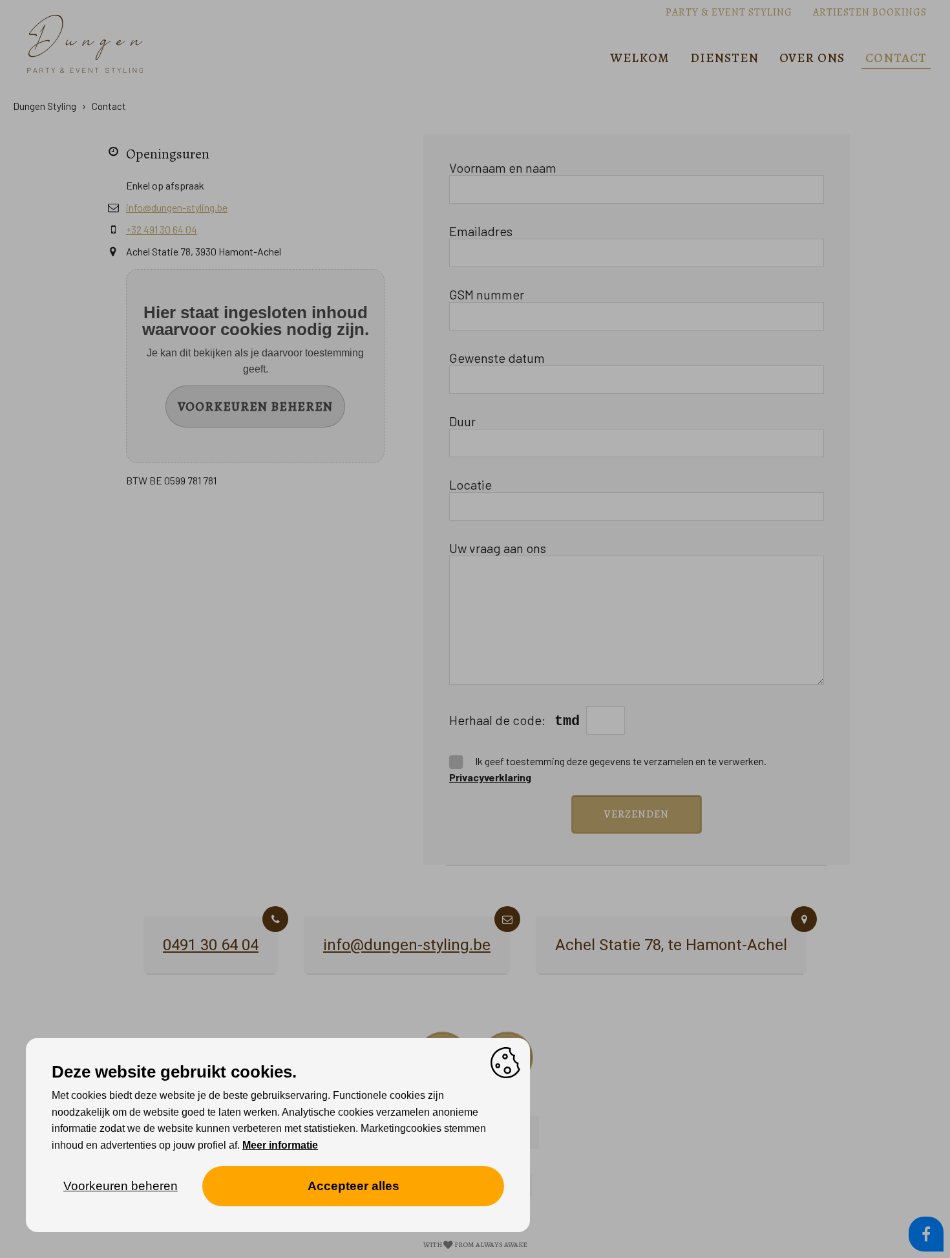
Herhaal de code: (498, 720)
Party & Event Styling (729, 12)
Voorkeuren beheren (255, 406)
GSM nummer (486, 294)
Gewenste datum (497, 357)
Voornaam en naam (502, 167)
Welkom (640, 58)
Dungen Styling (44, 106)
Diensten (724, 58)
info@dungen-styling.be (176, 207)
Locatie (470, 484)
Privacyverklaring (490, 777)
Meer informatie (280, 1145)
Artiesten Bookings (870, 12)
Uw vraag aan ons (497, 548)
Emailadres (480, 231)
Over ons (812, 58)
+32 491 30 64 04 (161, 229)
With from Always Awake (475, 1245)
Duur (462, 421)
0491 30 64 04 (211, 945)
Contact (896, 58)
